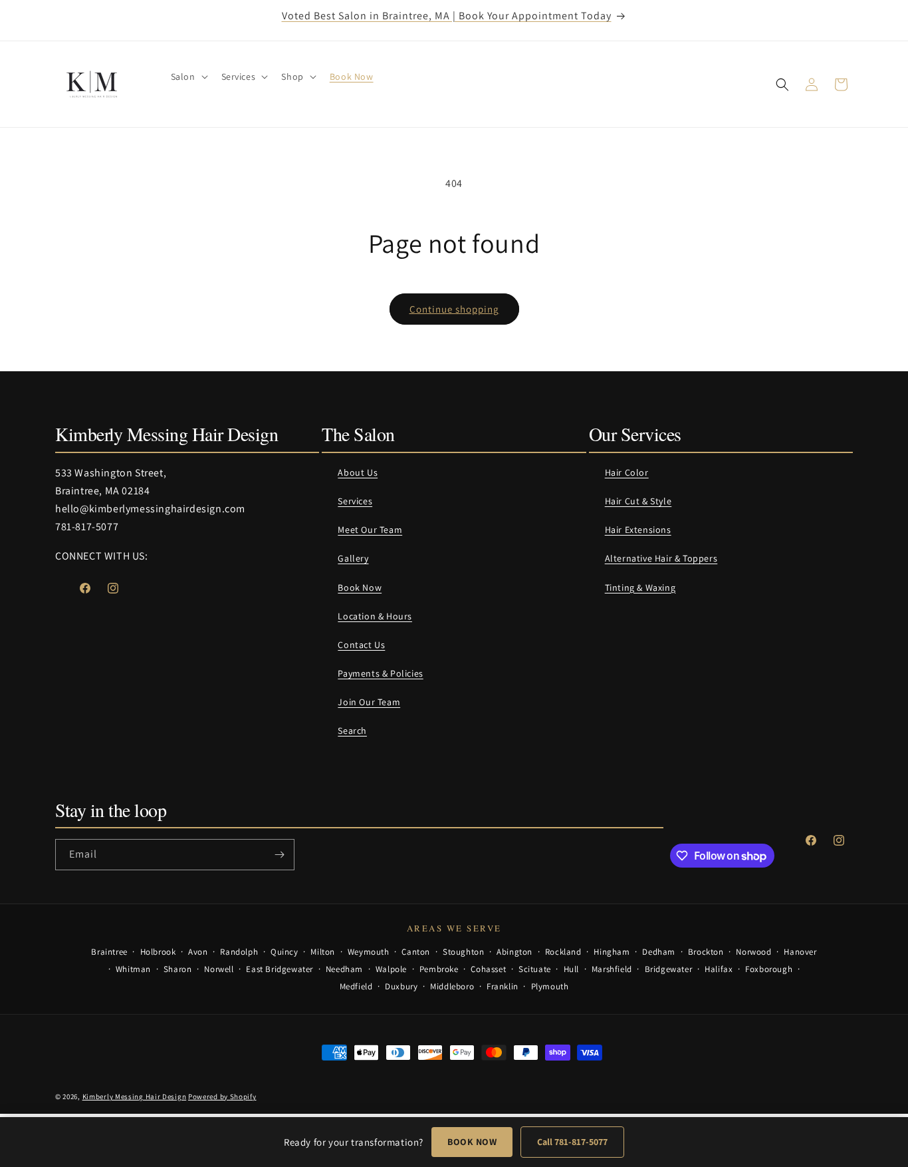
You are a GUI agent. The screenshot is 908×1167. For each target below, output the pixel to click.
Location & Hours (375, 616)
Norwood (753, 951)
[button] (188, 76)
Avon (197, 951)
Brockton (706, 951)
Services (355, 501)
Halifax (719, 969)
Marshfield (612, 969)
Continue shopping (454, 309)
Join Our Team (369, 702)
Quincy (284, 951)
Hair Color (627, 472)
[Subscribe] (279, 854)
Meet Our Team (370, 530)
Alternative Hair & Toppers (661, 558)
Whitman (133, 969)
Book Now (360, 587)
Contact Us (361, 645)
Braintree (109, 951)
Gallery (353, 558)
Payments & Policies (380, 673)
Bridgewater (669, 969)
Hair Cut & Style (638, 501)
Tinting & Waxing (640, 587)
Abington (514, 951)
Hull (571, 969)
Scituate (534, 969)
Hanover (800, 951)
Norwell (218, 969)
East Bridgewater (279, 969)
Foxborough (768, 969)
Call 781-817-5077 (572, 1142)
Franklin (502, 986)
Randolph (239, 951)
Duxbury (401, 986)
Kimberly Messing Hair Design (134, 1096)
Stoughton (463, 951)
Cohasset (488, 969)
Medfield (356, 986)
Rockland (563, 951)
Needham (344, 969)
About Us (358, 472)
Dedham (658, 951)
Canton (415, 951)
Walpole (391, 969)
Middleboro (452, 986)
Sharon (178, 969)
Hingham (611, 951)
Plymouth (550, 986)
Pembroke (439, 969)
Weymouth (369, 951)
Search (352, 731)
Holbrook (158, 951)
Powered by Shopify (222, 1096)
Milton (322, 951)
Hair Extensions (638, 530)
